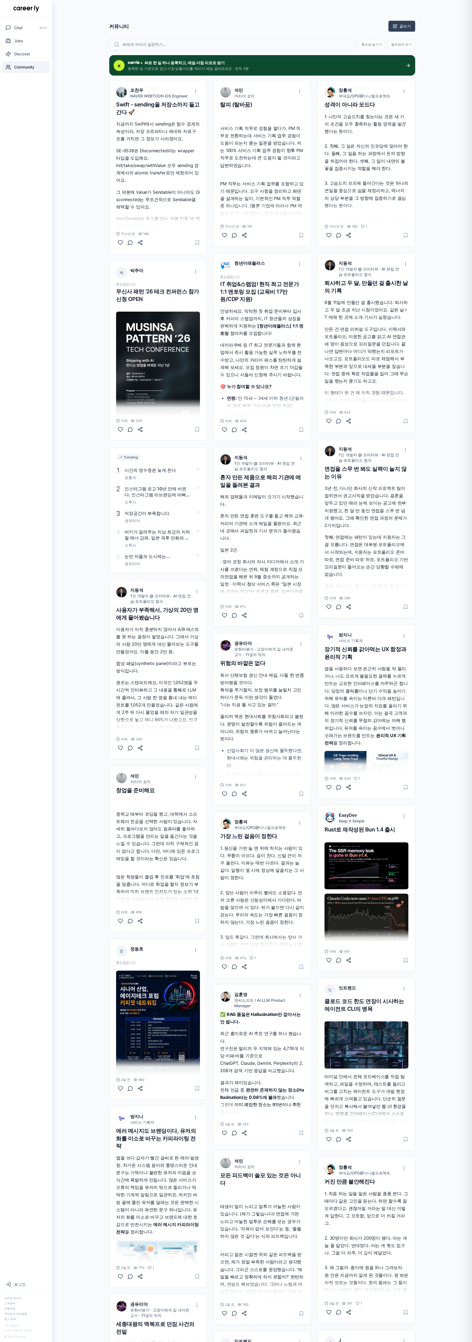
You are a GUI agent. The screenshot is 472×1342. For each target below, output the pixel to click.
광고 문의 (10, 1318)
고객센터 (9, 1303)
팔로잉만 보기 (401, 44)
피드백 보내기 (13, 1298)
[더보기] (195, 91)
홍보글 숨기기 (371, 44)
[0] (120, 242)
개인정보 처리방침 (15, 1313)
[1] (120, 1276)
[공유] (140, 242)
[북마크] (197, 242)
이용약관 (9, 1308)
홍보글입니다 (126, 284)
